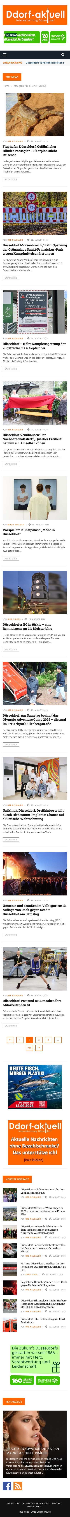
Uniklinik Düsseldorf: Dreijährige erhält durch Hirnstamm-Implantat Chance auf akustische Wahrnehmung (33, 814)
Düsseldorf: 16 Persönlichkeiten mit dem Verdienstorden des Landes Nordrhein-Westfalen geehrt (41, 1230)
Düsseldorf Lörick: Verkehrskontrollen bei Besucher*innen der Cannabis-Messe (43, 1248)
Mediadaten (34, 1506)
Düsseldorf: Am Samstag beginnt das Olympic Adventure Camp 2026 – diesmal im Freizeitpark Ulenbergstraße (34, 719)
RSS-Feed (24, 1511)
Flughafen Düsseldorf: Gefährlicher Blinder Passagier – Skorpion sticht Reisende (30, 150)
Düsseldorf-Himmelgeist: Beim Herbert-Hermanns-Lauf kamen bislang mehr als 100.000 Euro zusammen (44, 1304)
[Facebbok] (7, 1485)
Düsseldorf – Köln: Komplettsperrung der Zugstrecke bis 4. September (34, 346)
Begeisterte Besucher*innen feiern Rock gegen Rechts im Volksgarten (44, 1283)
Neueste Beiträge (17, 1179)
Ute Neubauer (15, 141)
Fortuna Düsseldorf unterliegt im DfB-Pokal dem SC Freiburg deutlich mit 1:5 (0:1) (43, 1267)
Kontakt (57, 1503)
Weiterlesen (11, 179)
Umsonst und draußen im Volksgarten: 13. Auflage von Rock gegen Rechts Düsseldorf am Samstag (35, 909)
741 (29, 1047)
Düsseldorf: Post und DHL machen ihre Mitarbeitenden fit (32, 1003)
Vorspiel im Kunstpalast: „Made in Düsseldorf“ (29, 532)
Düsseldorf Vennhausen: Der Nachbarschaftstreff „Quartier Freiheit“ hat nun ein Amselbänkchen (32, 439)
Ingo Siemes (14, 619)
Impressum (13, 1503)
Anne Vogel (31, 1274)
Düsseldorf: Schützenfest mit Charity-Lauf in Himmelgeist (42, 1191)
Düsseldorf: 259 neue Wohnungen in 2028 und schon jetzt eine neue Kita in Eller (43, 1211)
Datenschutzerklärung (36, 1503)
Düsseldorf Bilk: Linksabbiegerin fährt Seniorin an (43, 1320)
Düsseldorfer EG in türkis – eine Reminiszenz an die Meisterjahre (27, 626)
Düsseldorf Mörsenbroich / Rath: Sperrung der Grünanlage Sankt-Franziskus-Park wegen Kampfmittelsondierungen (35, 249)
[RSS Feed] (17, 1485)
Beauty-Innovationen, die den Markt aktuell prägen (32, 1451)
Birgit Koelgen (16, 524)
